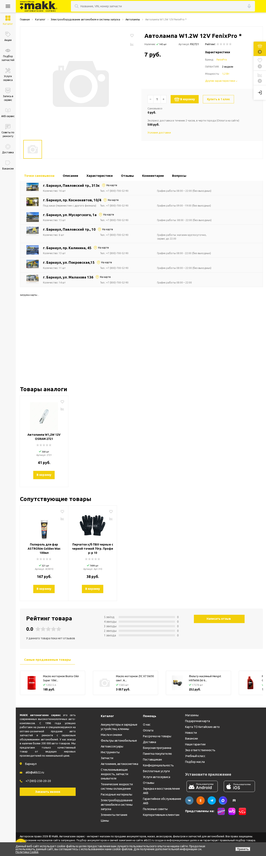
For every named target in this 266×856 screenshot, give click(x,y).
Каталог (107, 716)
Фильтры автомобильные (119, 740)
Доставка (149, 742)
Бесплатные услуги (156, 771)
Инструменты (110, 752)
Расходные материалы (116, 794)
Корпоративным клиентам (161, 814)
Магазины (192, 715)
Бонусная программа (157, 748)
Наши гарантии (195, 744)
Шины (105, 820)
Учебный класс (195, 756)
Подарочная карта (197, 721)
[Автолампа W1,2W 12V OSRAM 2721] (44, 414)
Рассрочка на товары (157, 736)
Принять (243, 849)
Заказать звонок (47, 791)
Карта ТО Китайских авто (202, 727)
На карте (111, 185)
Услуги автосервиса (156, 777)
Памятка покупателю (157, 753)
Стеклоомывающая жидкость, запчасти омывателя (114, 774)
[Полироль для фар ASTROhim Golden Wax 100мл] (44, 524)
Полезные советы (155, 809)
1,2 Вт (225, 73)
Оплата (148, 730)
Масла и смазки (111, 734)
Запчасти (107, 758)
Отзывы (148, 782)
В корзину (187, 99)
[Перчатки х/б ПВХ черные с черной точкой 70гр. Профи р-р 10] (92, 524)
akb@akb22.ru (35, 772)
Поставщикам (152, 759)
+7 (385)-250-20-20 (38, 781)
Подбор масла (195, 761)
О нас (146, 724)
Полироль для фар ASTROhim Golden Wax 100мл (44, 548)
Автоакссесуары (112, 746)
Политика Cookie (27, 852)
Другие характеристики (220, 80)
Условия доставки (159, 132)
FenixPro (222, 59)
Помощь (149, 716)
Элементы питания (114, 814)
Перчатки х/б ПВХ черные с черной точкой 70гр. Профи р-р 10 (92, 548)
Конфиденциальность (158, 765)
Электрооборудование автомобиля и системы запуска (117, 805)
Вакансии (191, 738)
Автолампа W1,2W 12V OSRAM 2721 (43, 436)
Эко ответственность (200, 750)
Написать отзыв (219, 618)
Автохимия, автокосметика (119, 764)
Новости (191, 732)
